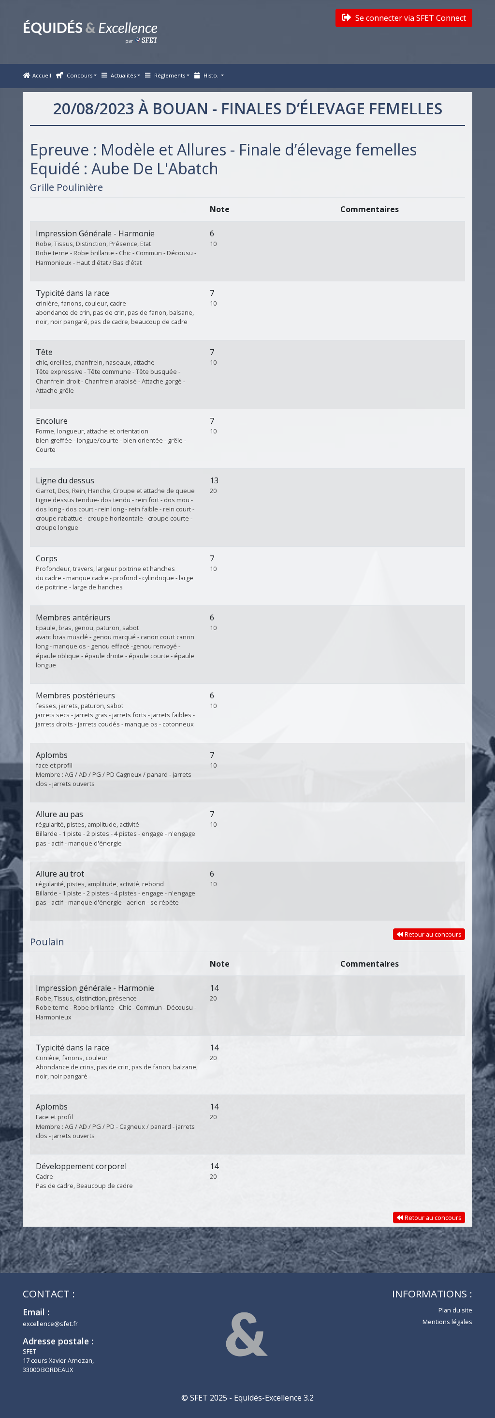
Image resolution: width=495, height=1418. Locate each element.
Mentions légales (447, 1321)
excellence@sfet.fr (50, 1323)
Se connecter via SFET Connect (409, 18)
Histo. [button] (211, 75)
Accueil (41, 75)
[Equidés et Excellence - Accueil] (90, 32)
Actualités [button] (122, 75)
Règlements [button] (169, 75)
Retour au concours (432, 934)
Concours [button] (78, 75)
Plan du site (455, 1310)
